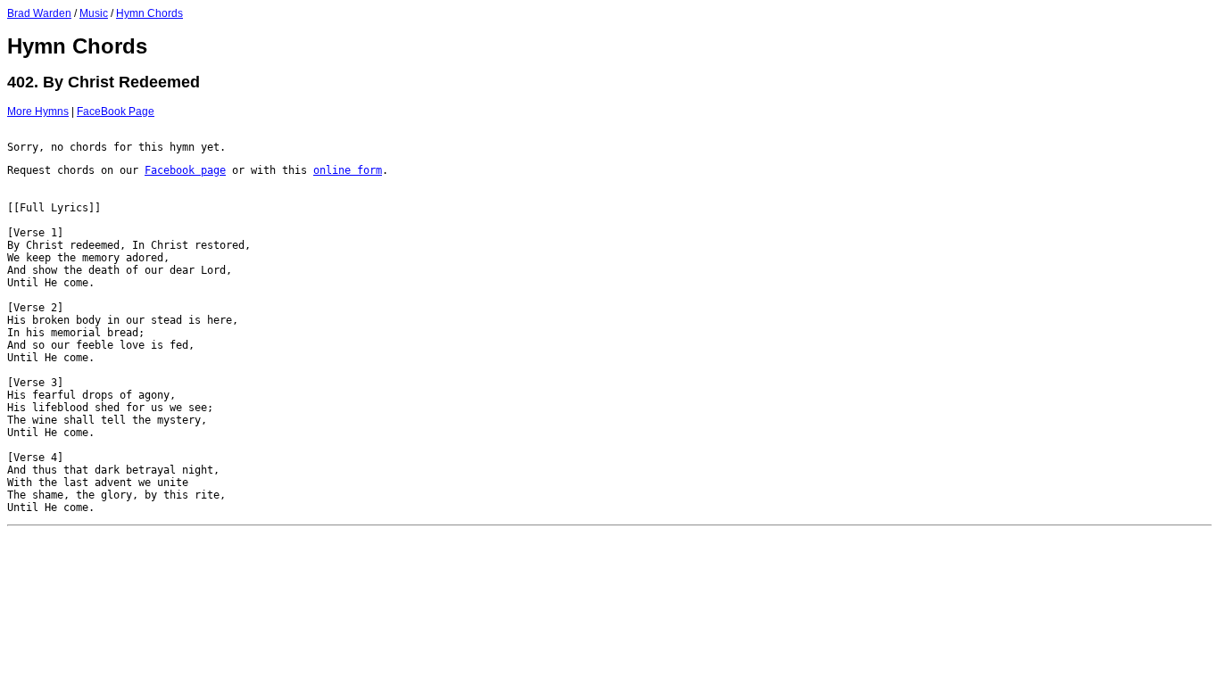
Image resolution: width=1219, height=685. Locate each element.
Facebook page (185, 170)
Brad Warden (39, 13)
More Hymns (38, 111)
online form (347, 170)
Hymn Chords (149, 13)
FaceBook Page (115, 111)
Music (93, 13)
